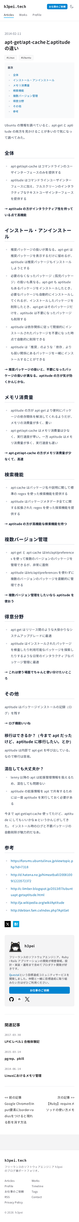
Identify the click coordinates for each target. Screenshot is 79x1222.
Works (23, 15)
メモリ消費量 (21, 85)
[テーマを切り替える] (71, 6)
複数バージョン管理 (25, 96)
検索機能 (18, 90)
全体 (16, 75)
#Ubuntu (26, 57)
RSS (7, 1197)
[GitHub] (11, 999)
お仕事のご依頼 (57, 6)
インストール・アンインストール (33, 80)
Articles (9, 15)
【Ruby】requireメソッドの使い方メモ (60, 1106)
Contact (37, 1197)
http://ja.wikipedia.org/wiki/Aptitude (37, 902)
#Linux (11, 57)
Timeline (37, 1186)
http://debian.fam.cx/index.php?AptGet (40, 910)
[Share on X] (8, 924)
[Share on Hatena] (16, 924)
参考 (16, 111)
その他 (17, 106)
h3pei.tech (15, 6)
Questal (14, 975)
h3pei (19, 1212)
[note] (19, 999)
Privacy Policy (14, 1202)
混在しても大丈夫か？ (24, 768)
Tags (35, 1191)
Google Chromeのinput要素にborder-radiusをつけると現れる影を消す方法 (19, 1112)
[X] (27, 999)
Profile (37, 15)
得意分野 (18, 101)
